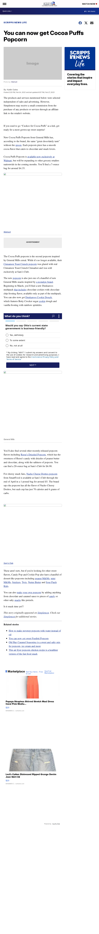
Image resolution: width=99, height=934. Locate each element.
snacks (17, 600)
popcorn (17, 278)
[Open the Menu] (4, 4)
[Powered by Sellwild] (56, 824)
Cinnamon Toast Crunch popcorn (20, 264)
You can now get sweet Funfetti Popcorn (29, 638)
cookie (42, 301)
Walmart (14, 82)
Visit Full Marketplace (49, 672)
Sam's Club (8, 563)
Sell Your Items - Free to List (34, 673)
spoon (18, 145)
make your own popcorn (29, 592)
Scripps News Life (15, 22)
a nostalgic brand (44, 281)
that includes (20, 289)
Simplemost (43, 612)
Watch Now (89, 4)
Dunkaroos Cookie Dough (38, 297)
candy (52, 596)
